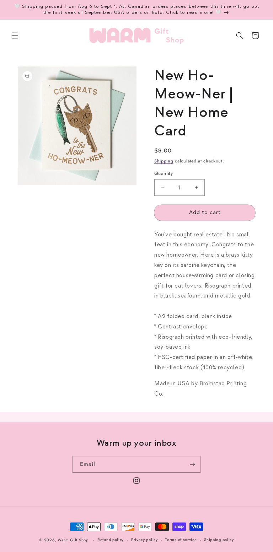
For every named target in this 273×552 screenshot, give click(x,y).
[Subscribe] (192, 464)
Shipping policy (219, 539)
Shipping (163, 161)
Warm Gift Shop (73, 540)
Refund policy (110, 539)
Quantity (163, 173)
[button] (15, 35)
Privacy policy (144, 539)
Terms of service (181, 539)
